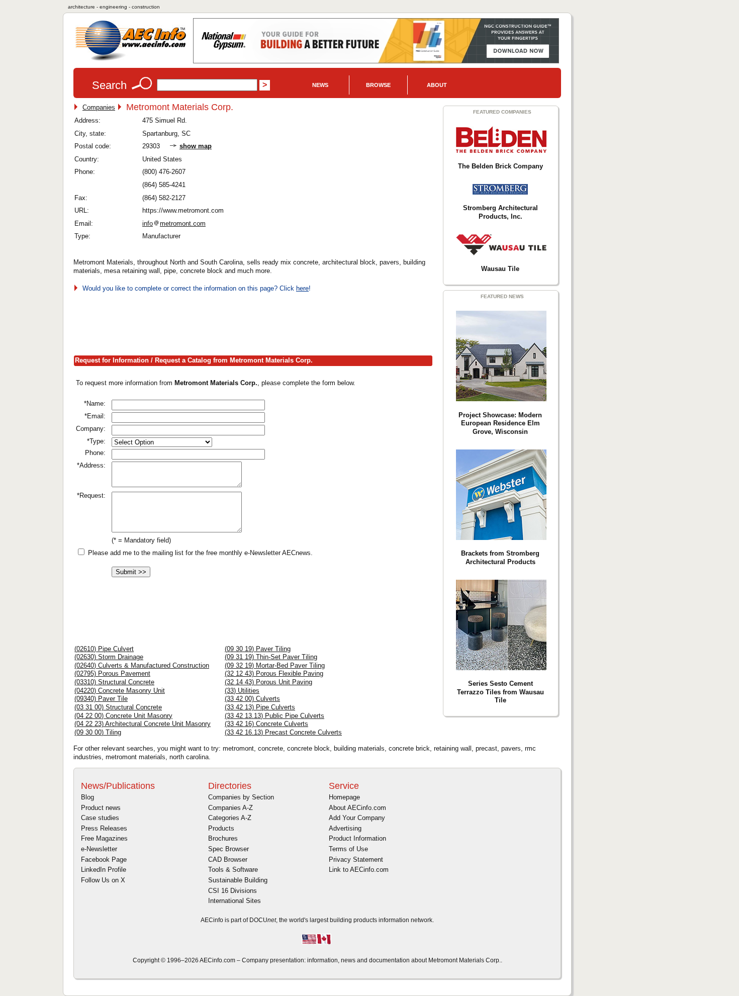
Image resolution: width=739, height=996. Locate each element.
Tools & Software (233, 869)
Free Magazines (104, 838)
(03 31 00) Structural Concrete (118, 707)
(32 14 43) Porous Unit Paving (268, 682)
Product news (101, 807)
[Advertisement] (256, 321)
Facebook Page (104, 859)
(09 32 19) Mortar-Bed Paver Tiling (275, 665)
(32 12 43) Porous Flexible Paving (274, 673)
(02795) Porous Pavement (112, 673)
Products (221, 828)
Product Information (357, 838)
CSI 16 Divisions (232, 890)
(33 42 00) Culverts (252, 698)
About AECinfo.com (357, 807)
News (320, 85)
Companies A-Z (230, 807)
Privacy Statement (356, 859)
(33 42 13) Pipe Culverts (260, 707)
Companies (98, 107)
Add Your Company (357, 818)
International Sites (234, 900)
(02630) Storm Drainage (108, 657)
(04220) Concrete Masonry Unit (119, 690)
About (437, 85)
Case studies (100, 818)
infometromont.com (174, 223)
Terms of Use (348, 849)
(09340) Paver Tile (101, 698)
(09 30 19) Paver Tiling (258, 649)
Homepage (344, 797)
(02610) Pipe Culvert (104, 649)
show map (195, 146)
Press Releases (104, 828)
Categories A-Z (229, 818)
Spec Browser (228, 849)
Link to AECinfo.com (359, 869)
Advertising (345, 828)
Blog (87, 797)
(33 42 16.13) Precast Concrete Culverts (283, 732)
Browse (378, 85)
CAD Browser (227, 859)
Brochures (223, 838)
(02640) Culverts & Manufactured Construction (141, 665)
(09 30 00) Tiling (97, 732)
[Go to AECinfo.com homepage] (130, 59)
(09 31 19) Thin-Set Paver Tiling (271, 657)
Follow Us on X (103, 880)
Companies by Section (241, 797)
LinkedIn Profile (103, 869)
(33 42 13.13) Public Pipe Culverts (274, 715)
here (302, 288)
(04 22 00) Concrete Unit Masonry (123, 715)
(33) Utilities (242, 690)
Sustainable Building (237, 880)
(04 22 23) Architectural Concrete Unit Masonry (142, 724)
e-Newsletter (99, 849)
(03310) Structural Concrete (114, 682)
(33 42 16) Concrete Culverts (266, 724)
